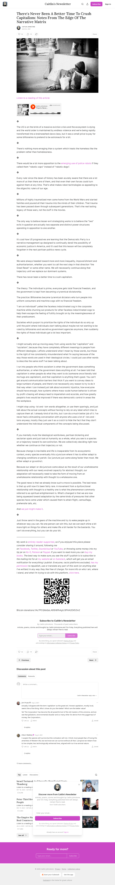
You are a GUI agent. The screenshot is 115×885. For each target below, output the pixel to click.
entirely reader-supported (41, 542)
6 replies (27, 727)
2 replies (27, 753)
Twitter (34, 549)
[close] (79, 784)
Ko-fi (28, 552)
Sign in (108, 4)
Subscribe (96, 4)
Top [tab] (19, 775)
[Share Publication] (87, 4)
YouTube (58, 549)
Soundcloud (45, 549)
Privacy (57, 869)
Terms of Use (68, 823)
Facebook (25, 549)
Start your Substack (51, 875)
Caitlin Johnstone (28, 27)
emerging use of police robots (76, 163)
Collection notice (74, 869)
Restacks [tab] (31, 676)
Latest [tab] (25, 775)
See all (21, 835)
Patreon (36, 552)
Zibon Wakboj (27, 735)
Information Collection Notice (57, 826)
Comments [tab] (22, 676)
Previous (25, 660)
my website (44, 559)
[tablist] (26, 676)
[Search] (82, 4)
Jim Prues (25, 702)
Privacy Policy (74, 826)
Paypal (46, 552)
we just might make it (32, 509)
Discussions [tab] (34, 775)
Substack (46, 880)
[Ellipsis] (97, 702)
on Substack (59, 559)
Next (91, 660)
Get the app (68, 875)
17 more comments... (24, 763)
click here (74, 572)
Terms (64, 869)
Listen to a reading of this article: (33, 98)
